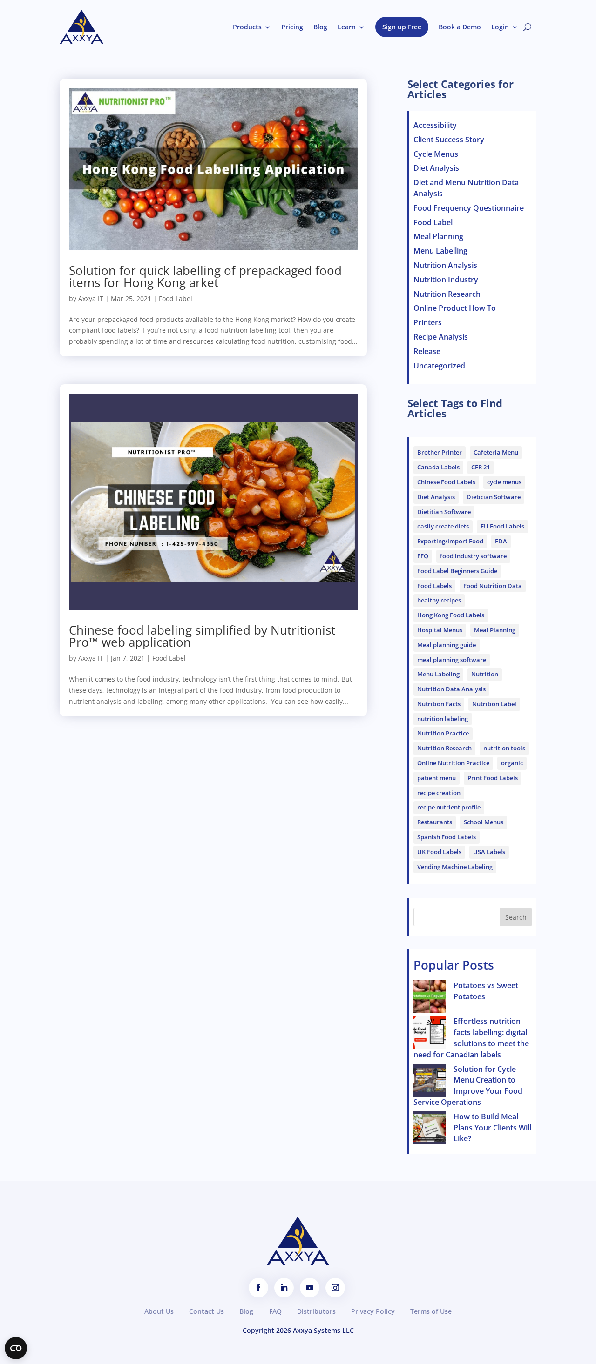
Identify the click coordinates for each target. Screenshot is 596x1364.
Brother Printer (439, 452)
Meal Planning (438, 236)
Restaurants (434, 822)
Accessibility (435, 125)
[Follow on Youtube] (309, 1287)
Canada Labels (438, 467)
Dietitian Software (444, 512)
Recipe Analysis (440, 337)
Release (426, 351)
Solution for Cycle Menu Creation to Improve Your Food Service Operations (467, 1085)
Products (247, 26)
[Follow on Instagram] (335, 1287)
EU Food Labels (502, 526)
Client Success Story (448, 139)
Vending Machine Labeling (455, 867)
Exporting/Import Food (450, 541)
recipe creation (439, 793)
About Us (159, 1311)
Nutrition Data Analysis (451, 689)
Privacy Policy (373, 1311)
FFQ (422, 556)
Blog (320, 26)
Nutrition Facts (439, 704)
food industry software (473, 556)
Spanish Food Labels (446, 837)
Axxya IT (90, 298)
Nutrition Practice (443, 733)
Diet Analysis (436, 168)
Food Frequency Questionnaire (468, 208)
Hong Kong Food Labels (450, 615)
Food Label (175, 298)
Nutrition (484, 674)
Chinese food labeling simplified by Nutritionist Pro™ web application (202, 636)
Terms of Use (431, 1311)
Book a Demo (460, 26)
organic (512, 763)
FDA (501, 541)
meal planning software (451, 659)
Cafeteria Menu (496, 452)
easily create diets (443, 526)
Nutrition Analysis (445, 265)
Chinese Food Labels (446, 482)
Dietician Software (494, 497)
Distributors (316, 1311)
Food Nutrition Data (492, 586)
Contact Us (206, 1311)
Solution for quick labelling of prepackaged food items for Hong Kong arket (205, 276)
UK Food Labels (439, 852)
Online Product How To (454, 308)
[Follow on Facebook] (258, 1287)
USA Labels (489, 852)
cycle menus (504, 482)
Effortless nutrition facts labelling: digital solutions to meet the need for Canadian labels (471, 1037)
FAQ (275, 1311)
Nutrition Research (447, 294)
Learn (347, 26)
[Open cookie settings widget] (16, 1348)
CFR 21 (480, 467)
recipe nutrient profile (449, 807)
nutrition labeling (442, 719)
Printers (427, 322)
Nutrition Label (494, 704)
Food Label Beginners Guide (457, 571)
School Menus (483, 822)
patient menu (436, 778)
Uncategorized (439, 366)
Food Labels (434, 586)
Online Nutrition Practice (453, 763)
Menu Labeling (438, 674)
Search (516, 917)
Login (500, 26)
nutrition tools (504, 748)
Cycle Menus (435, 154)
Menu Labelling (440, 251)
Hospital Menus (439, 630)
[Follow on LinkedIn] (284, 1287)
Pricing (292, 26)
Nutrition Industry (445, 279)
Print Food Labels (492, 778)
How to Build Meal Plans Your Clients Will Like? (492, 1127)
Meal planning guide (446, 645)
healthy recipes (439, 600)
